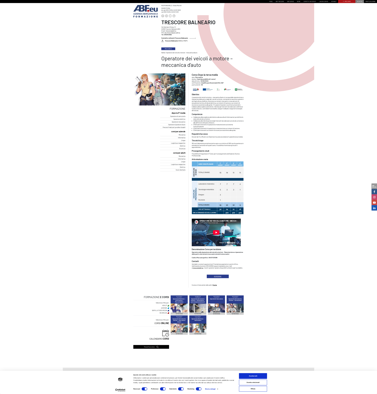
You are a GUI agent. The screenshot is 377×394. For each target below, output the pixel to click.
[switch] (163, 388)
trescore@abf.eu (171, 31)
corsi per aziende (178, 131)
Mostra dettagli (210, 389)
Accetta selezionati (253, 382)
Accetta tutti (253, 376)
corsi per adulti (179, 153)
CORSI (159, 338)
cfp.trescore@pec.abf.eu (172, 33)
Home (163, 53)
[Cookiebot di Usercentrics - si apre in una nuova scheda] (120, 390)
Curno (215, 285)
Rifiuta (253, 389)
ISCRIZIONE (217, 276)
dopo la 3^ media (178, 113)
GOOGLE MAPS (176, 41)
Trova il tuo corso (149, 347)
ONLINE (161, 323)
